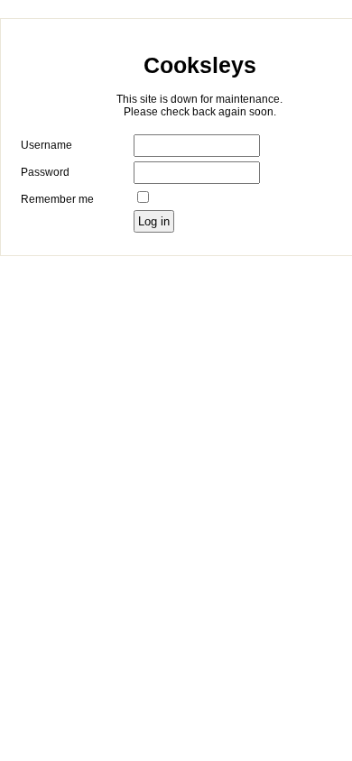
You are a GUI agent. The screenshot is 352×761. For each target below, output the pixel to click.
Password (45, 172)
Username (46, 145)
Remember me (57, 199)
